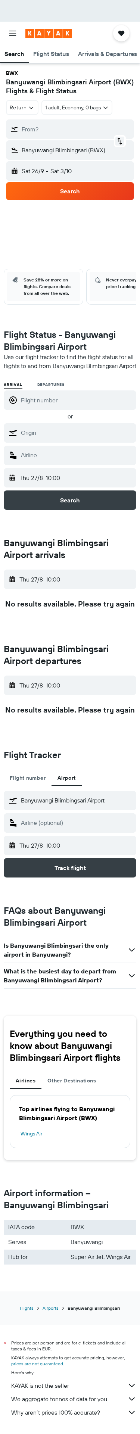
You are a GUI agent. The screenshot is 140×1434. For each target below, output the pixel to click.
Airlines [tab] (25, 1080)
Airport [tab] (66, 777)
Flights (27, 1308)
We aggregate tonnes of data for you (59, 1399)
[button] (12, 33)
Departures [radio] (51, 384)
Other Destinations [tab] (71, 1080)
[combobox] (77, 432)
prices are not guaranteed (37, 1363)
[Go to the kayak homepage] (48, 33)
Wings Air (32, 1133)
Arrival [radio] (13, 384)
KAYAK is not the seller (40, 1385)
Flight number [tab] (28, 777)
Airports (51, 1308)
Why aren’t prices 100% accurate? (55, 1412)
